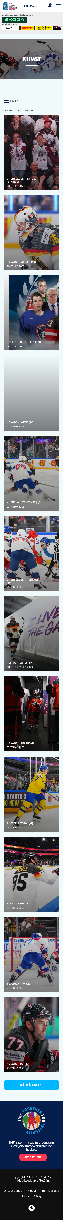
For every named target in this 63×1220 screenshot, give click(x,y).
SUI (8, 667)
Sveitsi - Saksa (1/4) (20, 662)
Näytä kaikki (31, 1085)
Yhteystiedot (13, 1190)
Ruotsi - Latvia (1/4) (20, 823)
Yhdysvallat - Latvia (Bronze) (21, 180)
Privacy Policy (31, 1196)
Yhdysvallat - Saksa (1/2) (24, 502)
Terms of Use (50, 1190)
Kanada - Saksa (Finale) (23, 262)
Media (32, 1190)
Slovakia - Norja (18, 983)
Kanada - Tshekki (18, 1063)
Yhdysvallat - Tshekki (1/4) (22, 581)
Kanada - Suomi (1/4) (20, 743)
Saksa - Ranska (17, 903)
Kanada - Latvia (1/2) (20, 422)
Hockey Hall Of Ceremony (25, 342)
